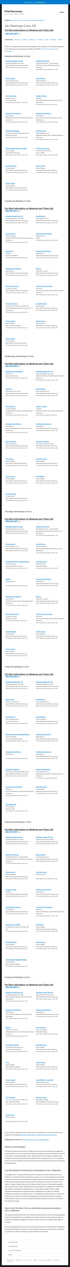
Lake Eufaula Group (12, 286)
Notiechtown (31, 1135)
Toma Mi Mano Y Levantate (44, 1080)
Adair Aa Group (41, 131)
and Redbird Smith (51, 1135)
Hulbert (8, 579)
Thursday (40, 39)
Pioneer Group (40, 166)
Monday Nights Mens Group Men (16, 148)
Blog (10, 1254)
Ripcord (38, 268)
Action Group (10, 1115)
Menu (62, 12)
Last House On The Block (44, 286)
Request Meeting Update (45, 1260)
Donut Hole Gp (40, 78)
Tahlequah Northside (12, 131)
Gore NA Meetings (28, 1139)
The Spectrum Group (42, 148)
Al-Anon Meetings (15, 1250)
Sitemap (35, 1260)
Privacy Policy (19, 1260)
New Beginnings (11, 804)
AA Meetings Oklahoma (37, 20)
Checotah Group (11, 96)
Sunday (60, 39)
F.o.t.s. (8, 1062)
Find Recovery (13, 11)
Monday (17, 39)
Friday (47, 39)
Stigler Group (10, 699)
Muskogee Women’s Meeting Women (17, 561)
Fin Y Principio (10, 1097)
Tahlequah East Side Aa (13, 113)
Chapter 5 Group (41, 96)
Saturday (53, 39)
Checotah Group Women (44, 233)
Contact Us (9, 1262)
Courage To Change (42, 441)
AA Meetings (25, 20)
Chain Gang (9, 459)
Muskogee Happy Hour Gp (14, 61)
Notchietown (23, 1135)
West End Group (41, 1097)
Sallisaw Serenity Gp (42, 61)
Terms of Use (28, 1260)
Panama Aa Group (11, 303)
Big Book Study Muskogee (14, 371)
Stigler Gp (9, 389)
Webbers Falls (40, 1135)
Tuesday (24, 39)
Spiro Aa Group (11, 441)
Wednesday (32, 39)
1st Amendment (11, 494)
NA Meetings (13, 1246)
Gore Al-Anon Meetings (42, 1139)
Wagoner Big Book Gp (43, 769)
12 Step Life (56, 1260)
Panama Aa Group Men (13, 924)
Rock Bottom (40, 476)
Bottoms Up (9, 251)
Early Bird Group (11, 166)
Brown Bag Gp (10, 78)
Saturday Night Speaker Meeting (16, 959)
